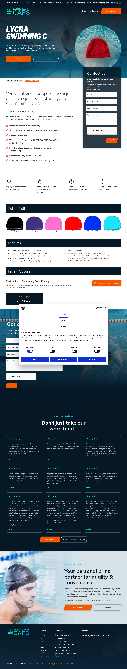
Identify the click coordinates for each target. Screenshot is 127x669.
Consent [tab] (63, 314)
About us (107, 607)
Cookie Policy (50, 664)
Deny (35, 359)
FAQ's (22, 3)
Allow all (92, 359)
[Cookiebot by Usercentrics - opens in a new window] (97, 308)
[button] (90, 11)
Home (8, 3)
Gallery (27, 3)
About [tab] (63, 326)
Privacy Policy (41, 664)
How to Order (41, 3)
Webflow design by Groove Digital (65, 664)
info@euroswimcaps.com (98, 3)
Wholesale (51, 3)
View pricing (46, 59)
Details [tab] (63, 320)
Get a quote (111, 11)
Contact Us (60, 3)
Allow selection (63, 359)
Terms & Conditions (30, 664)
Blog (33, 3)
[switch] (52, 351)
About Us (15, 3)
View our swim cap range (74, 539)
